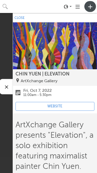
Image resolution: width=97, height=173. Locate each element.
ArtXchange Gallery (39, 81)
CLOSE (19, 18)
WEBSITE (54, 106)
